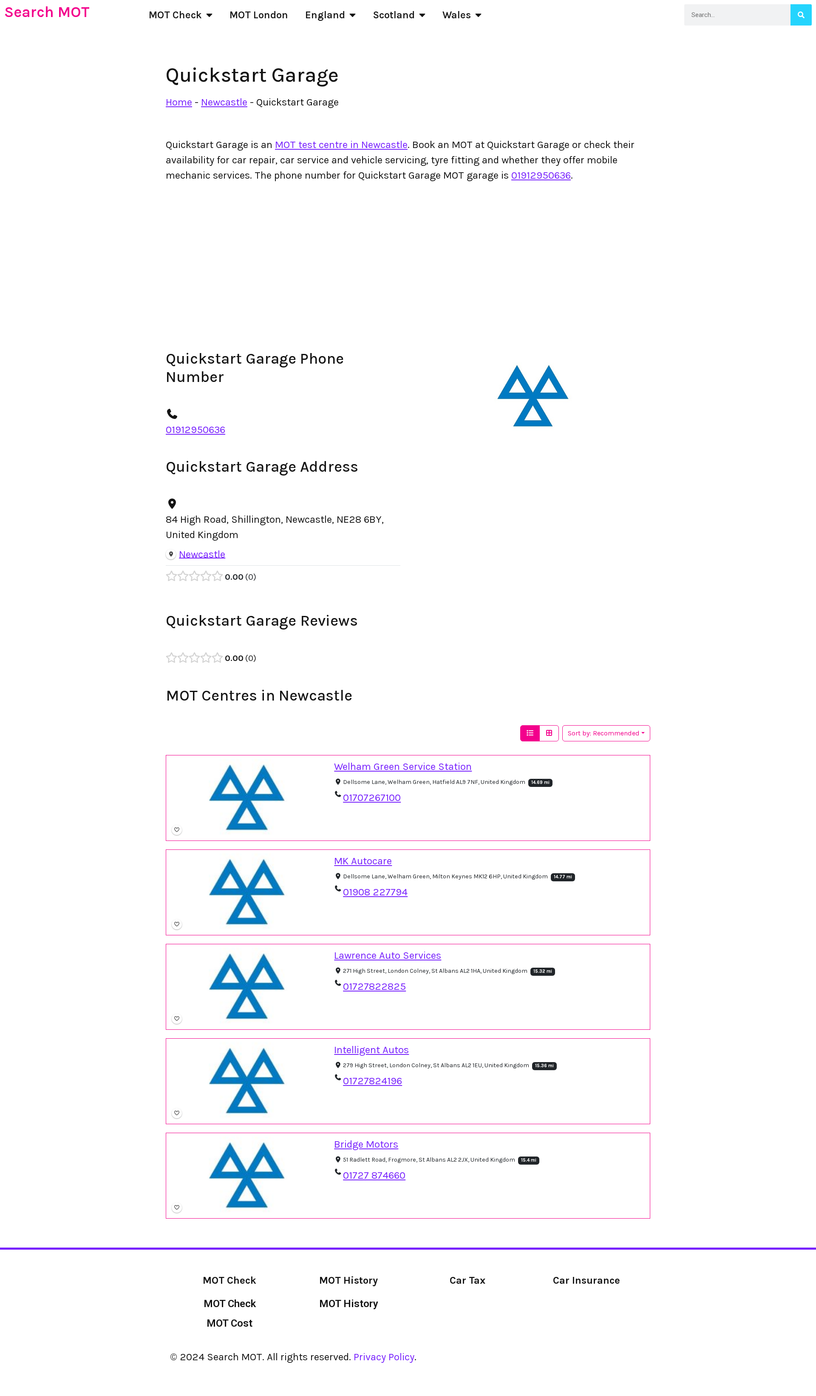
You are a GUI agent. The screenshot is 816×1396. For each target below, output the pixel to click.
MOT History (348, 1304)
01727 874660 (374, 1175)
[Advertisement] (408, 252)
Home (179, 102)
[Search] (801, 15)
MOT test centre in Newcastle (341, 145)
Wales (456, 15)
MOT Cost (229, 1323)
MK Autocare (363, 861)
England (325, 15)
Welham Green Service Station (403, 766)
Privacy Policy (384, 1357)
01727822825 (374, 986)
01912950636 (541, 175)
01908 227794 (375, 892)
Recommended (604, 733)
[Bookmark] (176, 829)
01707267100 (372, 797)
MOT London (259, 15)
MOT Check (175, 15)
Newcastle (224, 102)
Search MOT (47, 12)
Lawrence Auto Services (387, 955)
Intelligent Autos (371, 1050)
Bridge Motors (366, 1144)
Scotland (394, 15)
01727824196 (372, 1081)
